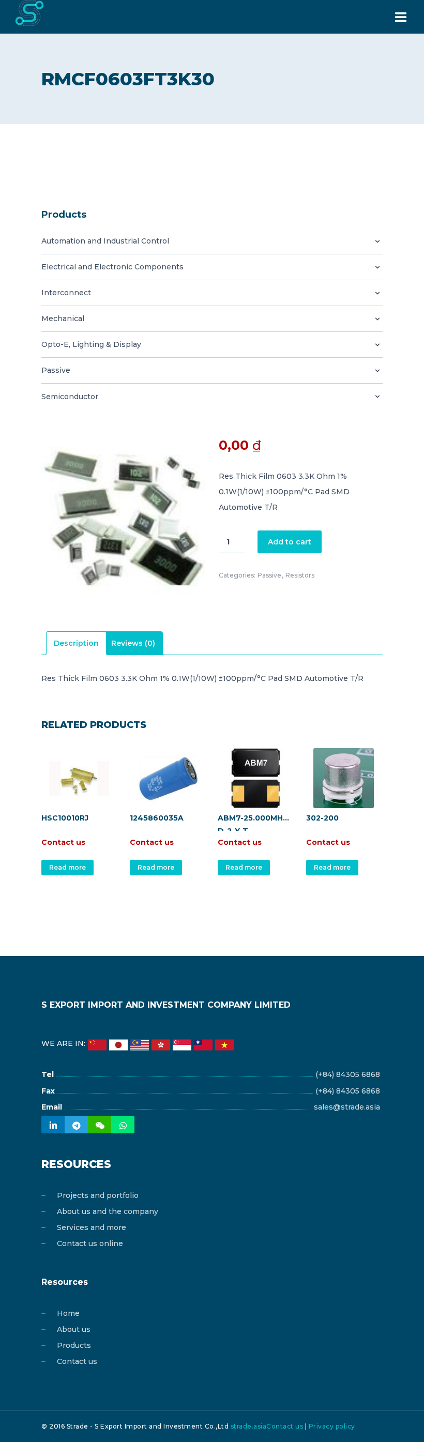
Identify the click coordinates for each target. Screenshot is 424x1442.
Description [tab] (76, 643)
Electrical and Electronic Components (112, 266)
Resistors (299, 575)
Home (68, 1313)
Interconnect (66, 292)
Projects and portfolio (98, 1195)
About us (73, 1329)
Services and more (91, 1227)
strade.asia (249, 1426)
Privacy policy (332, 1426)
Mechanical (62, 318)
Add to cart (289, 542)
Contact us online (90, 1243)
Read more (67, 867)
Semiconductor (69, 396)
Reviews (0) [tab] (133, 643)
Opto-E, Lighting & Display (91, 344)
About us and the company (107, 1211)
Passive (55, 370)
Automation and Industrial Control (105, 241)
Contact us (77, 1361)
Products (74, 1345)
